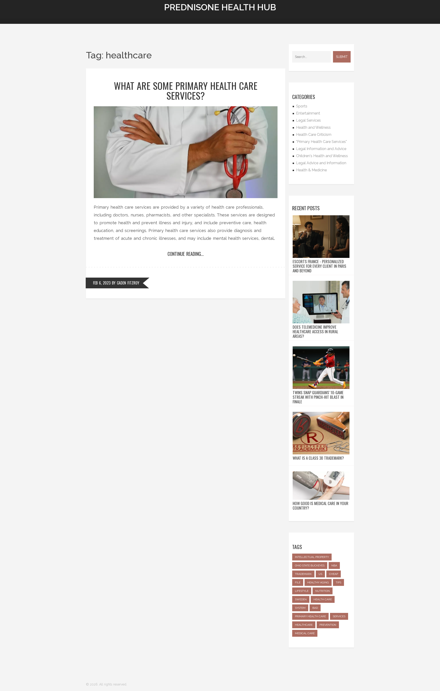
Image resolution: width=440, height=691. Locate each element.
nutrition (322, 591)
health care (323, 599)
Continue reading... (186, 253)
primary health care (310, 616)
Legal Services (308, 120)
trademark (303, 574)
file (297, 582)
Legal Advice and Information (321, 163)
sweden (301, 599)
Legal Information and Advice (321, 149)
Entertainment (308, 113)
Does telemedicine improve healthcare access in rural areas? (315, 332)
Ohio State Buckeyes (309, 565)
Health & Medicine (311, 170)
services (339, 616)
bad (315, 607)
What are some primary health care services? (185, 90)
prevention (327, 624)
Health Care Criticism (313, 134)
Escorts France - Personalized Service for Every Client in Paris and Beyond (319, 266)
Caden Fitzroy (128, 283)
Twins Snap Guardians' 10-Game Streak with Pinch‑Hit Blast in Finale (318, 397)
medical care (305, 633)
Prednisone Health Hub (220, 7)
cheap (333, 574)
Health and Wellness (313, 127)
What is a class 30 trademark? (318, 458)
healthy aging (318, 582)
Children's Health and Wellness (322, 156)
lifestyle (301, 591)
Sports (301, 106)
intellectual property (312, 557)
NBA (334, 565)
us (320, 574)
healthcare (304, 624)
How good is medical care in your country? (320, 505)
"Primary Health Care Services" (321, 141)
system (300, 607)
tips (338, 582)
